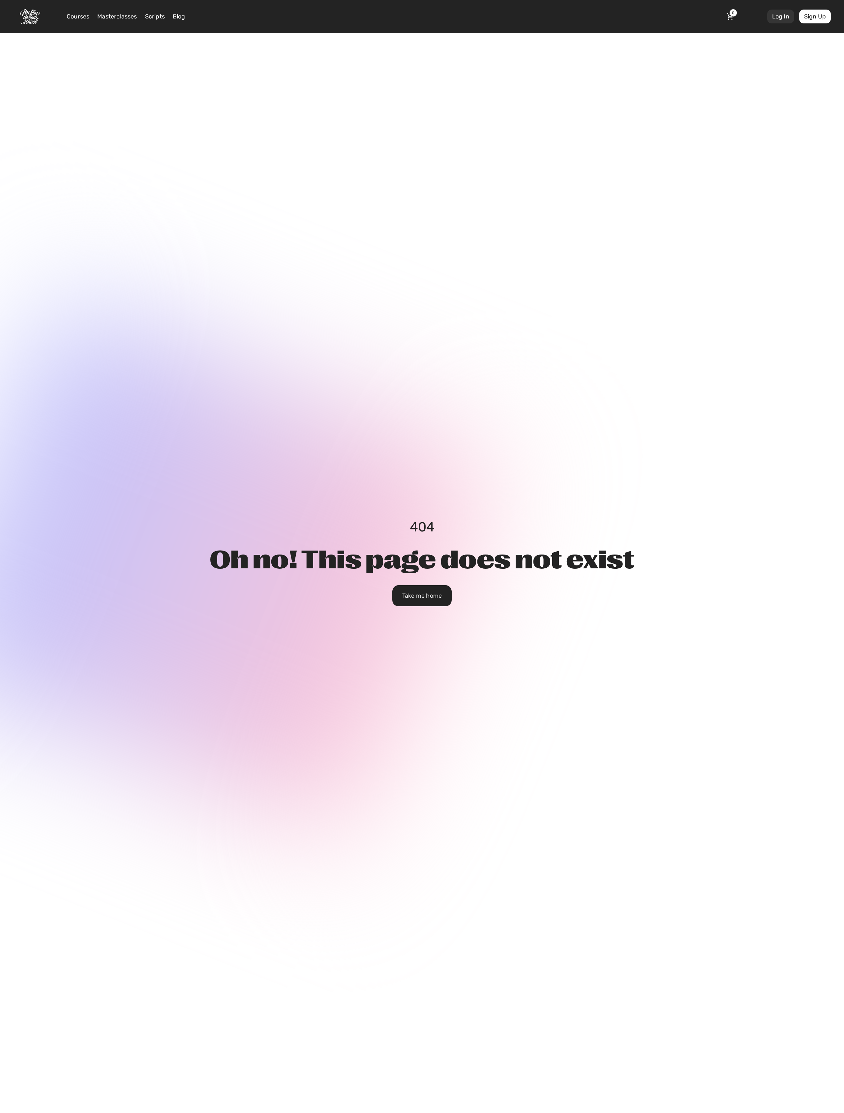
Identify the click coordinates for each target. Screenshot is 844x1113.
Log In (780, 16)
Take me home (422, 595)
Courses (78, 16)
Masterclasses (117, 16)
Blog (179, 16)
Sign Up (815, 16)
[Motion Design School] (30, 16)
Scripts (155, 16)
